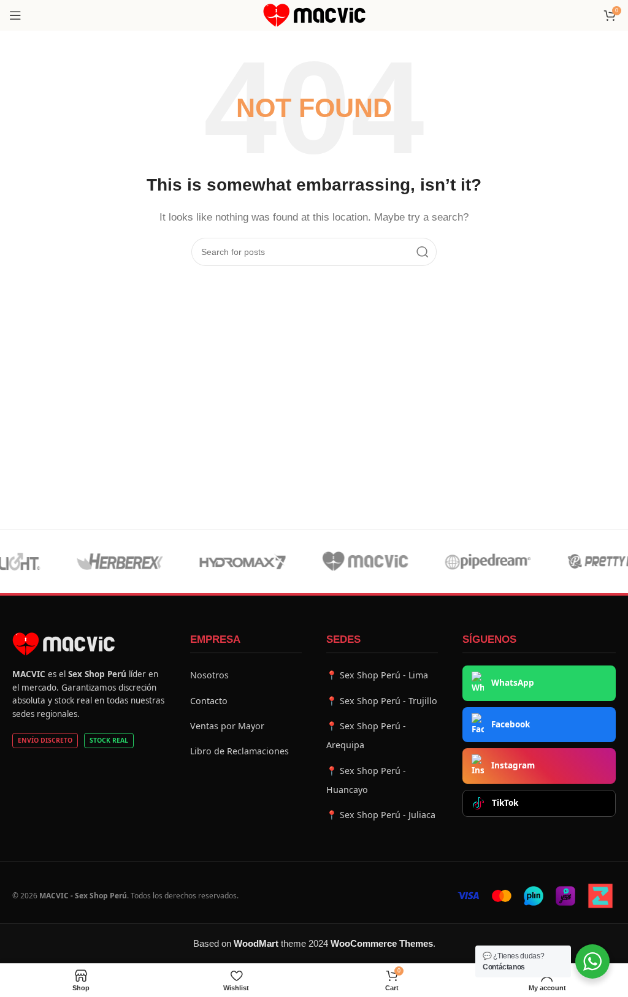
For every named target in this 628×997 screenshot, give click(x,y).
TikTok (505, 802)
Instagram (513, 765)
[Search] (422, 252)
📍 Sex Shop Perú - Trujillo (381, 701)
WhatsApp (512, 682)
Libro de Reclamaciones (239, 751)
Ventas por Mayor (227, 726)
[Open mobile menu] (15, 15)
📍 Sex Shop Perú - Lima (377, 675)
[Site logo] (314, 14)
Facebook (510, 724)
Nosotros (209, 675)
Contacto (209, 701)
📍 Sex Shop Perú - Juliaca (380, 815)
